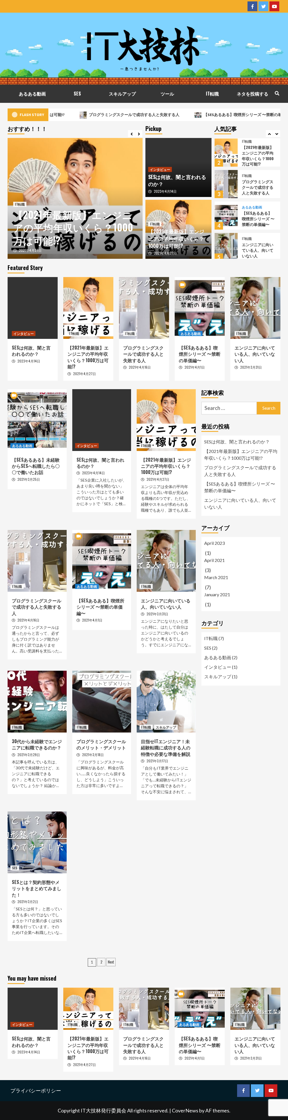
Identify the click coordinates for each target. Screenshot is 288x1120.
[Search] (276, 93)
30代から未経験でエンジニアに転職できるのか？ (37, 744)
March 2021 (216, 577)
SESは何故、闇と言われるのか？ (177, 180)
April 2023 (214, 543)
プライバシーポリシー (35, 1090)
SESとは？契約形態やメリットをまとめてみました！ (36, 888)
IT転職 (212, 93)
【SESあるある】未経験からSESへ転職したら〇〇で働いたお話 (36, 466)
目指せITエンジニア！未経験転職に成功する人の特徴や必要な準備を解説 (165, 747)
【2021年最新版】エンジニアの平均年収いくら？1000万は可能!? (73, 227)
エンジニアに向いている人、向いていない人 (257, 249)
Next (111, 962)
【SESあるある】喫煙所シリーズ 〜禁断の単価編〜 (221, 114)
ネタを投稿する (252, 93)
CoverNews (185, 1110)
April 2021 (214, 560)
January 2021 (217, 594)
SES (77, 93)
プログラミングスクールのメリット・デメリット (101, 744)
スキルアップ (122, 93)
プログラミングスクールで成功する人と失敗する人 (106, 114)
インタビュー (160, 169)
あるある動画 (32, 93)
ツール (167, 93)
